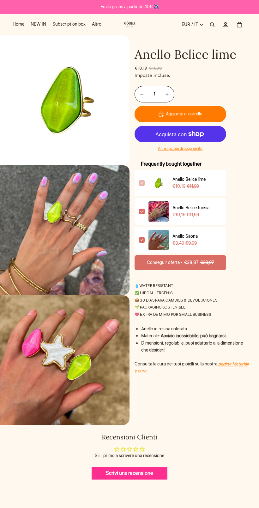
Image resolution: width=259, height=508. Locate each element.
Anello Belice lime (189, 179)
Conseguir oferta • (180, 263)
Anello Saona (185, 236)
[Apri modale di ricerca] (212, 25)
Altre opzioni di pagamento (180, 148)
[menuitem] (18, 25)
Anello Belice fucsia (190, 208)
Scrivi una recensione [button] (129, 473)
